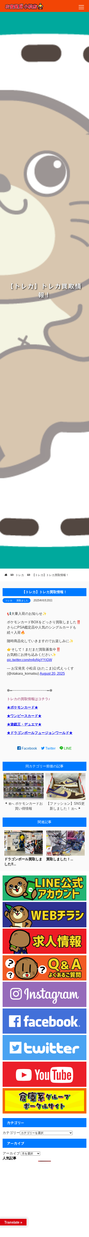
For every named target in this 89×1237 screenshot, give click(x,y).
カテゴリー (11, 1133)
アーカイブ (11, 1153)
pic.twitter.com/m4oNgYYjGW (29, 660)
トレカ (8, 600)
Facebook (29, 748)
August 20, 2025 (52, 673)
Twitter (50, 748)
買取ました (22, 600)
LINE (67, 748)
